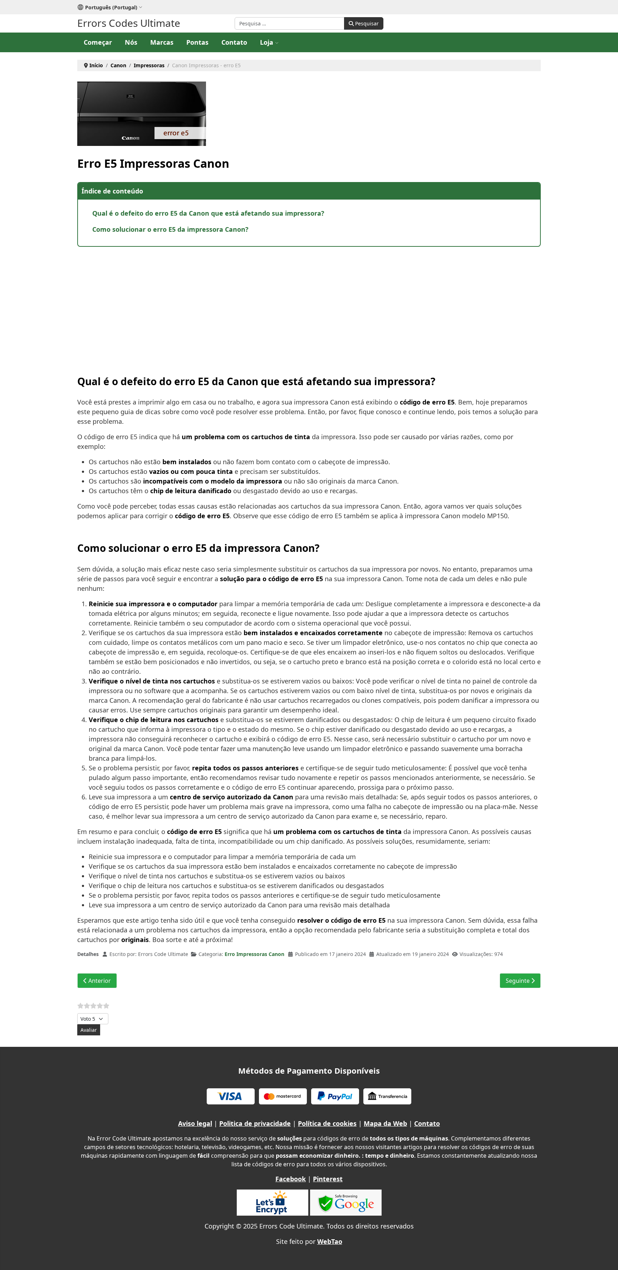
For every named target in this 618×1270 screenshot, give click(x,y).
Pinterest (328, 1179)
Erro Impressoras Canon (254, 954)
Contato (234, 42)
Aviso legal (195, 1123)
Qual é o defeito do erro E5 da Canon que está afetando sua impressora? (208, 213)
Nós (131, 42)
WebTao (329, 1241)
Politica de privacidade (255, 1123)
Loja (266, 42)
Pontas (197, 42)
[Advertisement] (291, 304)
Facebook (290, 1179)
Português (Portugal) (111, 7)
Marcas (161, 42)
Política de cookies (327, 1123)
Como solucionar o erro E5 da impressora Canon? (170, 229)
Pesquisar (366, 23)
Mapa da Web (385, 1123)
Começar (98, 42)
